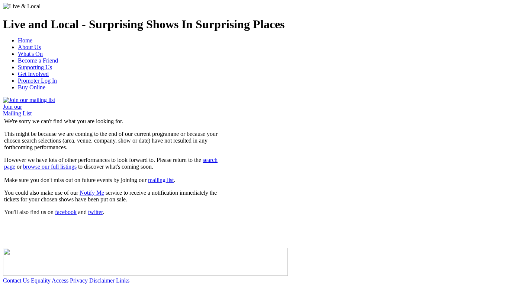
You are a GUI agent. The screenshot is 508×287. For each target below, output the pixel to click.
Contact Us (16, 280)
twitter (95, 212)
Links (122, 280)
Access (60, 280)
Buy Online (31, 87)
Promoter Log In (37, 80)
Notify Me (92, 192)
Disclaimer (102, 280)
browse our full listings (50, 166)
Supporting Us (35, 67)
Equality (41, 280)
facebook (66, 212)
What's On (30, 54)
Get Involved (33, 74)
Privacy (79, 280)
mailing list (161, 180)
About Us (29, 47)
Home (25, 40)
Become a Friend (38, 60)
